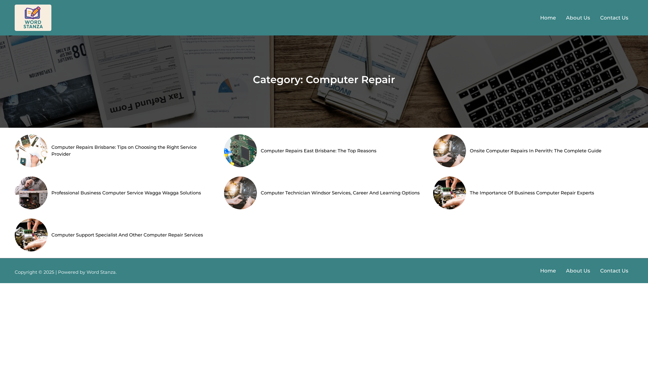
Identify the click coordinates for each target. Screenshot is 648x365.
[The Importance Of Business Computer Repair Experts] (449, 192)
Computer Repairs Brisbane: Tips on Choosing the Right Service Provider (124, 150)
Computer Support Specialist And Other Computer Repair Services (127, 235)
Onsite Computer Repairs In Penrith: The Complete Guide (535, 151)
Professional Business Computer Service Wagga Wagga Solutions (126, 193)
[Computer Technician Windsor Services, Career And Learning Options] (240, 192)
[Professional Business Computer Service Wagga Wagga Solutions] (31, 192)
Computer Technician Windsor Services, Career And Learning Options (340, 193)
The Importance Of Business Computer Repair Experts (532, 193)
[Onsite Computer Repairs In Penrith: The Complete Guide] (449, 150)
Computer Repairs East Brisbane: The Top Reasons (318, 151)
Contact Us (614, 18)
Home (548, 18)
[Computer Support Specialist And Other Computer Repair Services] (31, 234)
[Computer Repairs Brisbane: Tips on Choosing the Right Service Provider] (31, 150)
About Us (578, 18)
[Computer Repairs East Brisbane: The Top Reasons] (240, 150)
